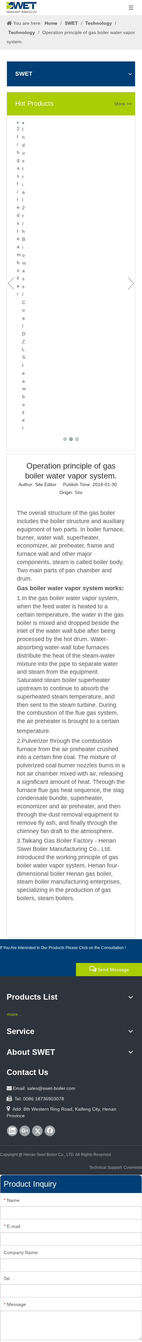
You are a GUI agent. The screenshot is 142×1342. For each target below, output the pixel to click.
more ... (15, 1014)
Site (79, 492)
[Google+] (24, 1131)
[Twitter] (37, 1131)
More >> (123, 103)
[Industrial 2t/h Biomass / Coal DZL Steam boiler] (23, 123)
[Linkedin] (12, 1131)
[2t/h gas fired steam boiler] (18, 122)
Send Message (112, 969)
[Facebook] (50, 1131)
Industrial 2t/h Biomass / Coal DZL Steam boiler (24, 279)
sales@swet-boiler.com (51, 1088)
